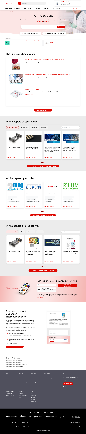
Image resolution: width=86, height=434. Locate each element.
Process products (35, 380)
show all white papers (43, 110)
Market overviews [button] (27, 8)
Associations (21, 380)
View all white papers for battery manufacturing (43, 166)
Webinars (33, 399)
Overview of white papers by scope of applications (16, 364)
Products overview (35, 384)
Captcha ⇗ (53, 291)
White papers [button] (37, 8)
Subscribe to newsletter (67, 285)
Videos (20, 397)
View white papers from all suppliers (43, 215)
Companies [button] (12, 8)
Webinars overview (10, 395)
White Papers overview (48, 384)
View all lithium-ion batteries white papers (43, 270)
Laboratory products (35, 378)
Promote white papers (49, 382)
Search (62, 26)
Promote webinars (10, 393)
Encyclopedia (21, 391)
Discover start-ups (23, 378)
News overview (9, 380)
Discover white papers (48, 376)
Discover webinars (10, 391)
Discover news (9, 376)
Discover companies (23, 376)
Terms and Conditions (16, 426)
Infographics (21, 393)
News (32, 391)
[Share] (73, 8)
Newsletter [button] (59, 8)
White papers (34, 395)
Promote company (23, 382)
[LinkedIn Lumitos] (79, 426)
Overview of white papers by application (14, 366)
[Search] (45, 3)
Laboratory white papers (49, 378)
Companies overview (23, 384)
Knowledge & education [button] (48, 8)
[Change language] (77, 8)
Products (33, 393)
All (19, 3)
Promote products (35, 382)
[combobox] (70, 127)
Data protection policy (28, 426)
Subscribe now (68, 383)
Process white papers (48, 380)
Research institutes (23, 395)
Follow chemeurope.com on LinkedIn (70, 386)
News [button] (6, 8)
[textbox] (70, 127)
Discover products (35, 376)
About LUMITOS (21, 422)
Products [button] (18, 8)
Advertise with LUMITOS (11, 422)
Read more (40, 297)
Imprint (7, 426)
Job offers (33, 397)
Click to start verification (48, 289)
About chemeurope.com (32, 422)
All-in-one (33, 401)
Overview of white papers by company (14, 360)
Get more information (15, 346)
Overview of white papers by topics (13, 362)
